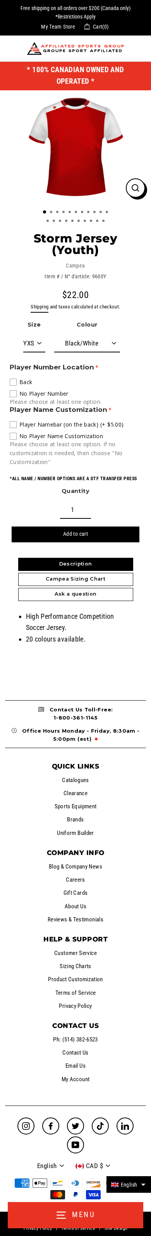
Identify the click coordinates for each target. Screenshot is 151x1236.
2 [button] (52, 213)
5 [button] (70, 213)
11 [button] (108, 213)
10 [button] (101, 213)
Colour (87, 324)
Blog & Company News (75, 866)
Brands (75, 819)
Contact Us (75, 1052)
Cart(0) (101, 27)
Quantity (75, 491)
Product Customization (75, 979)
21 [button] (104, 221)
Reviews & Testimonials (75, 919)
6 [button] (77, 213)
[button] (128, 1184)
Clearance (75, 793)
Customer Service (75, 953)
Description (75, 564)
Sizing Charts (75, 966)
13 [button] (55, 221)
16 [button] (73, 221)
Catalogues (75, 780)
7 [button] (83, 213)
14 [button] (61, 221)
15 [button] (67, 221)
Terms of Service (75, 992)
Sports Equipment (76, 806)
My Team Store (58, 27)
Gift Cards (75, 892)
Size (34, 324)
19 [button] (92, 221)
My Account (76, 1079)
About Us (75, 906)
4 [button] (64, 213)
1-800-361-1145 (75, 718)
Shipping (39, 307)
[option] (75, 146)
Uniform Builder (75, 833)
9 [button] (95, 213)
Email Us (75, 1065)
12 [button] (48, 221)
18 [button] (86, 221)
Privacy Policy (75, 1005)
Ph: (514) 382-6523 (75, 1039)
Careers (75, 879)
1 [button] (45, 212)
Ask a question (75, 594)
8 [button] (89, 213)
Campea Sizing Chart (75, 579)
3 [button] (58, 213)
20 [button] (98, 221)
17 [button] (79, 221)
